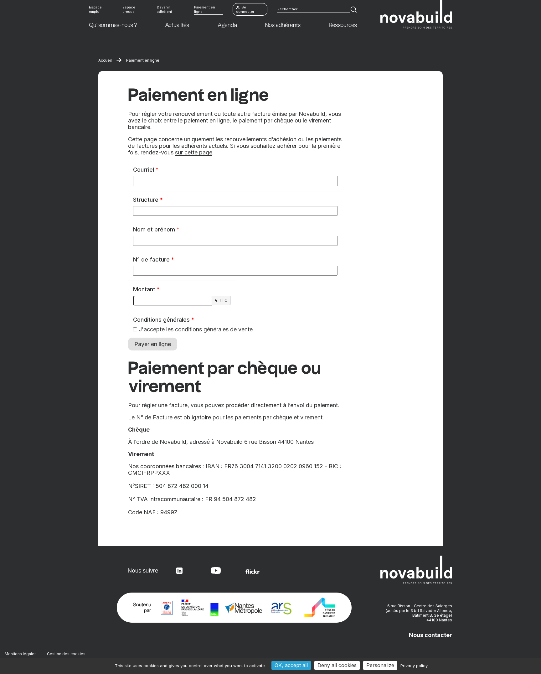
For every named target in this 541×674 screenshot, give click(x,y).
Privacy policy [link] (414, 665)
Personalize (380, 665)
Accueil (105, 60)
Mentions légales (21, 653)
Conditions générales (163, 319)
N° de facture (153, 259)
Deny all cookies (337, 665)
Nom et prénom (156, 229)
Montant (146, 289)
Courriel (145, 169)
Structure (148, 199)
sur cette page (193, 152)
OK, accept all (291, 665)
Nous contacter (430, 635)
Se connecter (245, 9)
